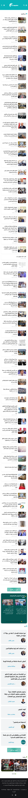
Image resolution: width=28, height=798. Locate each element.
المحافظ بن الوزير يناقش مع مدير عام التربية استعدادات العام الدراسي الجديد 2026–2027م (9, 430)
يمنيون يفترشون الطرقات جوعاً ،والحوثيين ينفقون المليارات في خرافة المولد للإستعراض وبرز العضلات (15, 693)
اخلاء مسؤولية (9, 789)
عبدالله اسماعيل (11, 666)
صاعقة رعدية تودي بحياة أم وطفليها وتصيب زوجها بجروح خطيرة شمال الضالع (10, 448)
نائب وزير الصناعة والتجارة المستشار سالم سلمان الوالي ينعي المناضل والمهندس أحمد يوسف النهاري (10, 420)
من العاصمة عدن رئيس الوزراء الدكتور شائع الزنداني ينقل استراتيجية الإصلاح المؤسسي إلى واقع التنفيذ (15, 676)
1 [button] (21, 621)
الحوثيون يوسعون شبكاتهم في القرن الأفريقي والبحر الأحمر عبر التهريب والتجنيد (9, 351)
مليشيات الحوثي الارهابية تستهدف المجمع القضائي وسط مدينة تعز (10, 135)
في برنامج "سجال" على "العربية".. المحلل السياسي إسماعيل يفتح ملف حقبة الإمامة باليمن (10, 579)
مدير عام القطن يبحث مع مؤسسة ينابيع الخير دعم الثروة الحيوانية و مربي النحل (9, 38)
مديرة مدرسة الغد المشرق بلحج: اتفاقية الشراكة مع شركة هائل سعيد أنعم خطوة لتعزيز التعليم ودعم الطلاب (9, 341)
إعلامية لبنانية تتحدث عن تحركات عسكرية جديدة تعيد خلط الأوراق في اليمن (10, 485)
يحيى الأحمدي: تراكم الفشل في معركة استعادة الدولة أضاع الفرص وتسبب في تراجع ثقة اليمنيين (9, 372)
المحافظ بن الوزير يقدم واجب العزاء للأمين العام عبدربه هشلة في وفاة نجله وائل (10, 273)
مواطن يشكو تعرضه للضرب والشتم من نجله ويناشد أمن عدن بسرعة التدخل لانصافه (10, 570)
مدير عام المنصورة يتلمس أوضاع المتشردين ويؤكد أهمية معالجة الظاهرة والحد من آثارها (9, 514)
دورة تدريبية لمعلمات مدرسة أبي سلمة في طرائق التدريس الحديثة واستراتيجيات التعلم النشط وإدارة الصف (10, 361)
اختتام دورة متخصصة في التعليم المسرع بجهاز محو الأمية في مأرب (10, 115)
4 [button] (18, 621)
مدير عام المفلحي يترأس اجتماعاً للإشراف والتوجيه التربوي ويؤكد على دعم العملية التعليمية (10, 19)
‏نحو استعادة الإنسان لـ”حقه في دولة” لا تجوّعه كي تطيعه (15, 634)
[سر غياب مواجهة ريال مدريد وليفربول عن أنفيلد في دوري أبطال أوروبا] (7, 765)
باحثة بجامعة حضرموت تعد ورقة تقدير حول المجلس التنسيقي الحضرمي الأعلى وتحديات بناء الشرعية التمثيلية (9, 504)
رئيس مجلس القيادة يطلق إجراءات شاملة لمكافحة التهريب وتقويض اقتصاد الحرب (10, 248)
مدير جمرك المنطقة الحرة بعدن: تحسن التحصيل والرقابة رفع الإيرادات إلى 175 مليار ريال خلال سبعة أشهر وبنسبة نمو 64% (9, 283)
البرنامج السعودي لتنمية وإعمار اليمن (17, 596)
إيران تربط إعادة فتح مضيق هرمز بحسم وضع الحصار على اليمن (10, 398)
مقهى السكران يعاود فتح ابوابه (11, 467)
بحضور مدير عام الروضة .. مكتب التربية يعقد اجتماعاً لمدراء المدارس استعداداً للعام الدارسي (10, 199)
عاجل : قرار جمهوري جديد (21, 256)
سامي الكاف (11, 640)
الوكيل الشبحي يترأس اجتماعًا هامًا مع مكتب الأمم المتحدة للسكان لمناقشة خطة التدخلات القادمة (10, 189)
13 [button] (8, 621)
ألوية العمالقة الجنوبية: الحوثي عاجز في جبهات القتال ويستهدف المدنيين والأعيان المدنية (9, 476)
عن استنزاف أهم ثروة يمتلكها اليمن (16, 648)
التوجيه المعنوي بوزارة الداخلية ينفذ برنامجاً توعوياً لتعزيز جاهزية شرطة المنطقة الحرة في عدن (10, 152)
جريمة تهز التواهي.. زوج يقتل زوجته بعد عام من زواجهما (10, 390)
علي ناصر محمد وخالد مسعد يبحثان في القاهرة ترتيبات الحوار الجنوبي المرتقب (10, 218)
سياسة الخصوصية (16, 789)
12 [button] (9, 621)
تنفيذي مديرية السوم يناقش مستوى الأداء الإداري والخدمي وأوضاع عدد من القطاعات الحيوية (9, 560)
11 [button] (10, 621)
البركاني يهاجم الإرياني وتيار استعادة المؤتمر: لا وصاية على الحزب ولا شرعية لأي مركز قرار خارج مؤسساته (10, 180)
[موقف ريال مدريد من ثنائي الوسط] (20, 765)
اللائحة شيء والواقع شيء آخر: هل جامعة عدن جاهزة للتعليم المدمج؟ (14, 736)
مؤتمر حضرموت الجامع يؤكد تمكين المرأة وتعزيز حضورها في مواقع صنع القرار (10, 541)
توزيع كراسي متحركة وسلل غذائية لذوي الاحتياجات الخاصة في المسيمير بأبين (10, 322)
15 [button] (6, 621)
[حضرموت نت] (14, 5)
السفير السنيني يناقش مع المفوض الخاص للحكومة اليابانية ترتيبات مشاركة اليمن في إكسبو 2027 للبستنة (9, 313)
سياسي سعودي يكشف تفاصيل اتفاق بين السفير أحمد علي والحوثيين (9, 439)
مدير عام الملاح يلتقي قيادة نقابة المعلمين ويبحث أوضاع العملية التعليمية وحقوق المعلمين (10, 162)
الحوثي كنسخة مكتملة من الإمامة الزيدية (14, 661)
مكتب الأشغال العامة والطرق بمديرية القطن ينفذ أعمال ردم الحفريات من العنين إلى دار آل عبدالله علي (10, 76)
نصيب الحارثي (11, 701)
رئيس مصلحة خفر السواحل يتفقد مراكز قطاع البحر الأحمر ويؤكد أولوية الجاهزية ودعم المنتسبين (10, 457)
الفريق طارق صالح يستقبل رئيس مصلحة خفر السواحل (10, 171)
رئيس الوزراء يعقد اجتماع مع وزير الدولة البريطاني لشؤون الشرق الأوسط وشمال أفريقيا (9, 66)
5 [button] (17, 621)
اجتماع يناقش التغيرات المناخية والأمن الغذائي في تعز (9, 381)
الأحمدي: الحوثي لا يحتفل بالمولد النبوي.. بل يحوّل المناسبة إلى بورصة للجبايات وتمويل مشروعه (10, 551)
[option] (20, 607)
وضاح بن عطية (11, 714)
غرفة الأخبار (11, 742)
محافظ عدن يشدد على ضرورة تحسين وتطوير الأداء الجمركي (9, 143)
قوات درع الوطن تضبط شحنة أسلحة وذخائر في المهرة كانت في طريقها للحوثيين (10, 239)
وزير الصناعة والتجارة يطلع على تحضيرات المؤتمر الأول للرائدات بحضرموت (11, 332)
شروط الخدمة (3, 789)
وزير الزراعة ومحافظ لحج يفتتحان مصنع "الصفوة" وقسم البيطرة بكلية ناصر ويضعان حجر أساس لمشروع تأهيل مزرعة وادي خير (10, 228)
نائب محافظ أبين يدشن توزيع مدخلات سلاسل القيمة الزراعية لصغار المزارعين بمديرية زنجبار (21, 611)
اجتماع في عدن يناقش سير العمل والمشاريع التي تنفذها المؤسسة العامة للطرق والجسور (9, 94)
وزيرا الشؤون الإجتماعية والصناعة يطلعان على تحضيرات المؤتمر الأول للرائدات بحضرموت (10, 57)
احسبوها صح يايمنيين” (19, 722)
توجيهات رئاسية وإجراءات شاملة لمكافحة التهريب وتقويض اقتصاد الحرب (10, 208)
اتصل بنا (14, 791)
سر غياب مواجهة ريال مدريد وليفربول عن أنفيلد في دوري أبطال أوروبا (8, 768)
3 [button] (19, 621)
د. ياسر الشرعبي (11, 683)
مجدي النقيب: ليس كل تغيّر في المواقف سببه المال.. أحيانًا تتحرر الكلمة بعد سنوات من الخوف (10, 532)
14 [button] (7, 621)
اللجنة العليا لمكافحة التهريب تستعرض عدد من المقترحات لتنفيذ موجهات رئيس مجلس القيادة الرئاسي (9, 28)
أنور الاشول (11, 727)
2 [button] (20, 621)
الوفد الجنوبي (22, 709)
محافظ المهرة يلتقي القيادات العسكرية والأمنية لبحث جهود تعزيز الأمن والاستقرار (9, 294)
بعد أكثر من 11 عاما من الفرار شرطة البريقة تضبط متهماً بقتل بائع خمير (10, 523)
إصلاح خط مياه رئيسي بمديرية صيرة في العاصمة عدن (10, 85)
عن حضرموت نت (24, 789)
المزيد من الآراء (14, 750)
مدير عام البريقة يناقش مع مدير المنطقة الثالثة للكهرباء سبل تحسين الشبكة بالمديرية (10, 303)
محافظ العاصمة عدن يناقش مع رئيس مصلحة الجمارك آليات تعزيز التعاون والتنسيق (9, 495)
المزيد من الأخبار (14, 589)
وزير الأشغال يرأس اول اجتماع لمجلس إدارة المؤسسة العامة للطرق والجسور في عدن (9, 47)
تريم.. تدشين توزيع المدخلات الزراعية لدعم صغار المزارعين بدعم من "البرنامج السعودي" (8, 611)
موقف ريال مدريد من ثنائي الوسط (21, 768)
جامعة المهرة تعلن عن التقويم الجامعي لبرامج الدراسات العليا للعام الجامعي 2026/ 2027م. (9, 264)
